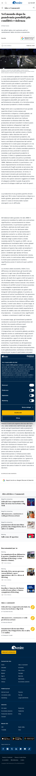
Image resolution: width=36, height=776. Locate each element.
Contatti (3, 716)
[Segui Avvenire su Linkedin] (16, 749)
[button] (2, 3)
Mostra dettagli (26, 407)
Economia (21, 667)
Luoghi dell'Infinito (23, 697)
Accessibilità (5, 760)
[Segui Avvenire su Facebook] (3, 749)
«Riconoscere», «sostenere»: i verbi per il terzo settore (12, 515)
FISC (19, 730)
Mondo (3, 673)
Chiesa (3, 681)
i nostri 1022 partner (11, 365)
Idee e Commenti (23, 664)
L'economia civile (6, 695)
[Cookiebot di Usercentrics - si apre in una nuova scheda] (26, 356)
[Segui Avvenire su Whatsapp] (20, 749)
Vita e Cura (21, 670)
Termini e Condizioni (7, 757)
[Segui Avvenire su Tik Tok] (29, 749)
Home (2, 664)
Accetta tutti (18, 412)
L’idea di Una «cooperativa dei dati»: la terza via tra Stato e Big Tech (13, 503)
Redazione (21, 708)
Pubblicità (21, 711)
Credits (22, 760)
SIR (2, 727)
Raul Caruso (6, 26)
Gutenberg (4, 697)
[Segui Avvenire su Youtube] (25, 749)
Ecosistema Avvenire (6, 711)
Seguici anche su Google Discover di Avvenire (19, 480)
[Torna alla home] (2, 8)
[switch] (31, 390)
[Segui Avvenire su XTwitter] (12, 749)
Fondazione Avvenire (6, 714)
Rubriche (20, 676)
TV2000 (3, 730)
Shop (19, 714)
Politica (3, 670)
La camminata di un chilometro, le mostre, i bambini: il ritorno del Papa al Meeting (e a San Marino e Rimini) (13, 557)
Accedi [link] (32, 3)
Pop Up (20, 695)
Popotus (20, 692)
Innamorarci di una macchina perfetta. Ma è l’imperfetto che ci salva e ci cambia (13, 527)
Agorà (3, 676)
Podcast (3, 679)
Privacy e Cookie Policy (20, 757)
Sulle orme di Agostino (10, 537)
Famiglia (20, 673)
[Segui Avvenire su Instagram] (7, 749)
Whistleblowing (14, 760)
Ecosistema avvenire (23, 681)
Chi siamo (4, 708)
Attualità (3, 667)
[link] (17, 2)
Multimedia (21, 679)
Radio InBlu (21, 727)
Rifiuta (18, 418)
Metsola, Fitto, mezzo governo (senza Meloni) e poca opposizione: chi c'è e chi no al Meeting (12, 574)
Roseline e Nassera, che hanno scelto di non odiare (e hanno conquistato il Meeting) (12, 590)
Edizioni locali (5, 692)
